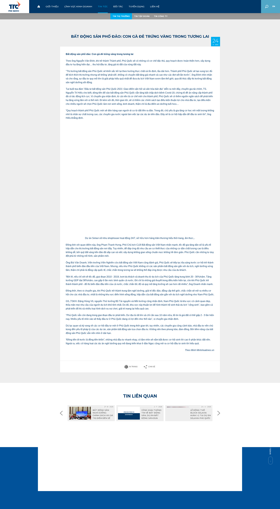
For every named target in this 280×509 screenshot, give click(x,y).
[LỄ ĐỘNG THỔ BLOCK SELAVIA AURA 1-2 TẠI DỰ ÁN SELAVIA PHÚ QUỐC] (188, 413)
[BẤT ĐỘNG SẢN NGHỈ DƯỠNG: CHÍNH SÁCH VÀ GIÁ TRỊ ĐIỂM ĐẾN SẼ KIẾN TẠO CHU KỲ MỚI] (91, 413)
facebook (136, 497)
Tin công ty (160, 16)
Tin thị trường (121, 16)
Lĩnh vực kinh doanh (78, 6)
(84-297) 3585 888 (93, 461)
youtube (142, 497)
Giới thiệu (52, 6)
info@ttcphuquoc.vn (93, 472)
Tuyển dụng (136, 6)
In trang (133, 367)
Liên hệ (154, 6)
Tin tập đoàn (141, 16)
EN (273, 6)
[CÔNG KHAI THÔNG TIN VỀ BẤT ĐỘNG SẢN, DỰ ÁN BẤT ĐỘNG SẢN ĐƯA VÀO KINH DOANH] (140, 413)
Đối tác (118, 6)
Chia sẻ (151, 367)
